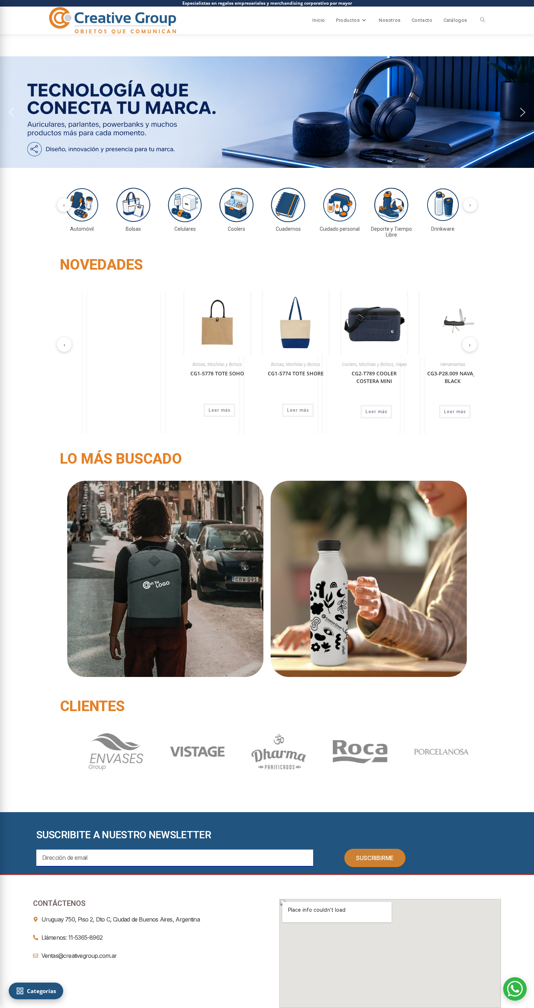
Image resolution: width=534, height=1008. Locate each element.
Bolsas (234, 364)
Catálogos (455, 20)
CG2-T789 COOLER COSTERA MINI (410, 377)
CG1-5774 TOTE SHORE (332, 373)
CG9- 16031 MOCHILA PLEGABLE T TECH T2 (96, 377)
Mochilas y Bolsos (96, 364)
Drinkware (174, 364)
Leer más (99, 411)
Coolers (385, 364)
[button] (267, 112)
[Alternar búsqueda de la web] (482, 20)
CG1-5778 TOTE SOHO (253, 373)
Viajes (437, 364)
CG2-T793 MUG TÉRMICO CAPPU (175, 377)
